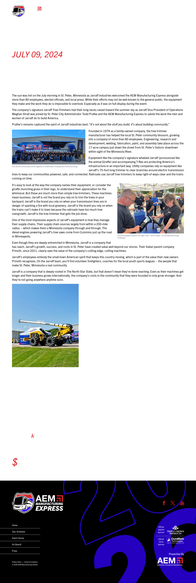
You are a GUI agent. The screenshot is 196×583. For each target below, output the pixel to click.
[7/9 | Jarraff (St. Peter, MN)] (98, 325)
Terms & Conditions (31, 562)
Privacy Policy (16, 562)
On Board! (162, 14)
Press (178, 14)
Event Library (18, 538)
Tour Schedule (142, 14)
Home (124, 14)
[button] (26, 11)
